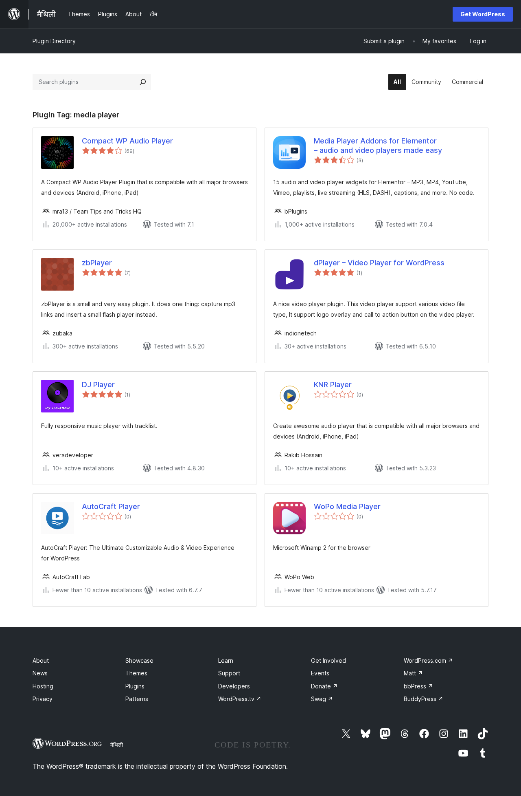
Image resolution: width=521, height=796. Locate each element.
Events (320, 673)
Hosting (43, 686)
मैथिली (116, 744)
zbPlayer (97, 262)
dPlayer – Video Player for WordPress (379, 262)
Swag (322, 698)
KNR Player (333, 384)
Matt (413, 673)
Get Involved (328, 660)
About (41, 660)
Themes (136, 673)
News (40, 673)
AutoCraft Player (111, 506)
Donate (324, 686)
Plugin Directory (54, 40)
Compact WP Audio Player (127, 141)
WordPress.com (428, 660)
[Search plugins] (143, 82)
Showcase (139, 660)
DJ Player (98, 384)
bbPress (418, 686)
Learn (225, 660)
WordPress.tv (239, 698)
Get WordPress (482, 14)
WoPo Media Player (347, 506)
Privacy (43, 698)
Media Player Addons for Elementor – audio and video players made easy (378, 145)
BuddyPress (423, 698)
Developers (234, 686)
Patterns (136, 698)
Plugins (134, 686)
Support (229, 673)
